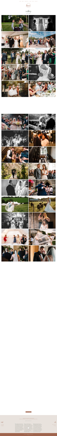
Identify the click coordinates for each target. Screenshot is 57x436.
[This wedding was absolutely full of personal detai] (19, 428)
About (23, 1)
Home (20, 1)
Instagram (2, 424)
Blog (33, 1)
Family (30, 1)
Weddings (26, 1)
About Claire (54, 424)
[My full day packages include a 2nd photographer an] (37, 428)
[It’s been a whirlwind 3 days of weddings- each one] (28, 428)
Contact (36, 1)
